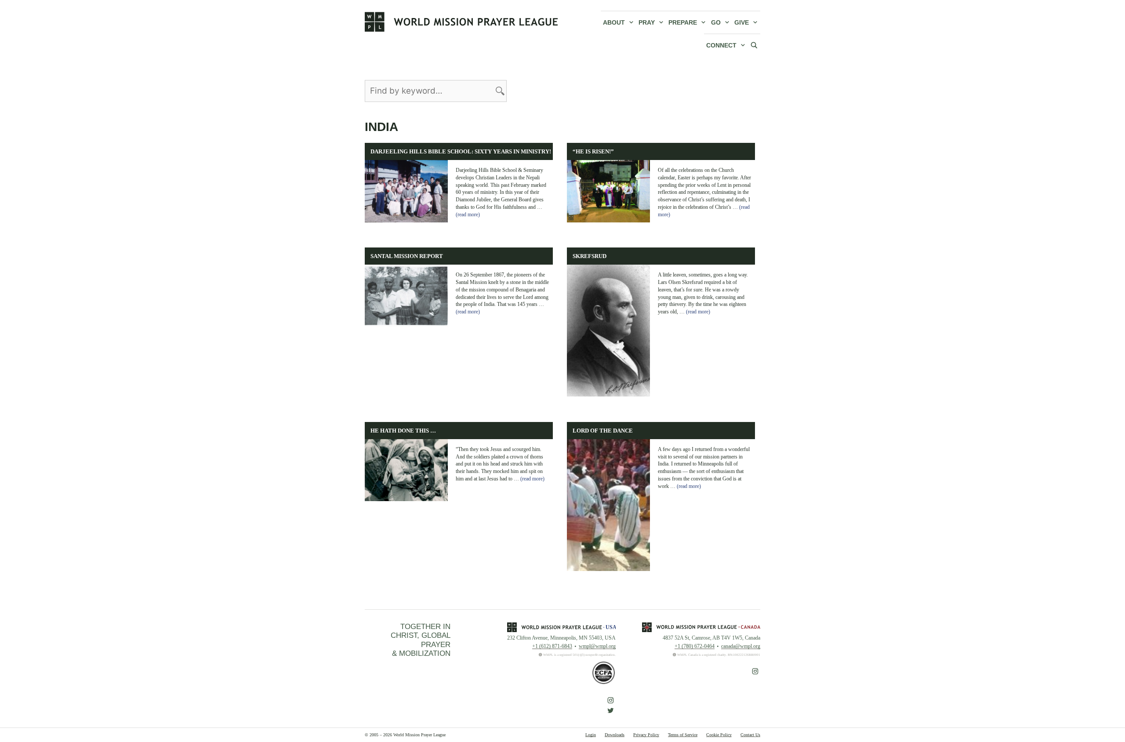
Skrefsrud (589, 256)
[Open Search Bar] (754, 44)
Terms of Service (682, 734)
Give (741, 22)
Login (590, 734)
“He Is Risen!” (593, 152)
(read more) (468, 214)
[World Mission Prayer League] (461, 22)
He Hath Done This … (403, 431)
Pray (647, 22)
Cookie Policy (719, 734)
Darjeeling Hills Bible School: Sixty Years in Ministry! (460, 152)
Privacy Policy (646, 734)
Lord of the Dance (603, 431)
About (614, 22)
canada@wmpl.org (740, 646)
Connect (721, 45)
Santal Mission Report (406, 256)
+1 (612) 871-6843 (552, 646)
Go (716, 22)
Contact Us (750, 734)
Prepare (682, 22)
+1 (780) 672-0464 (695, 646)
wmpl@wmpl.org (597, 646)
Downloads (614, 734)
